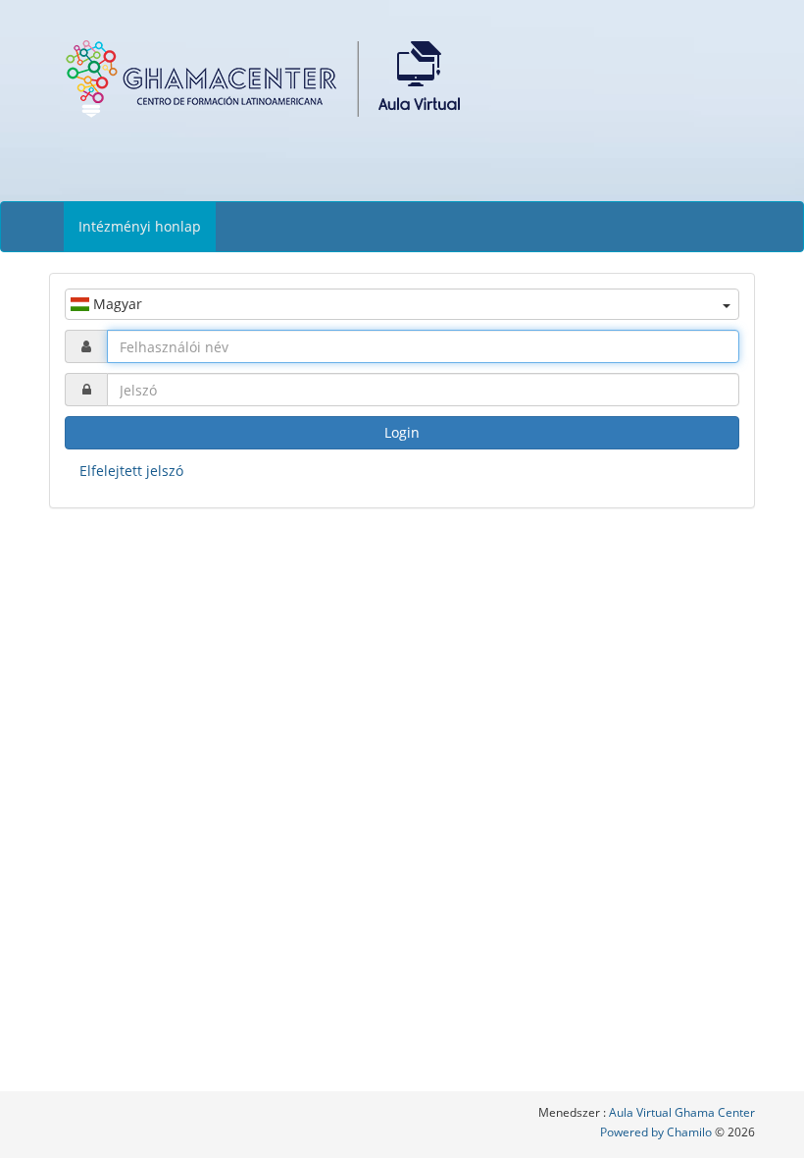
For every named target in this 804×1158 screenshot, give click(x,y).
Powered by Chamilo (657, 1132)
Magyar (115, 303)
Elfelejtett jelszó (131, 470)
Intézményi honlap (139, 226)
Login (402, 432)
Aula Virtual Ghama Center (682, 1112)
